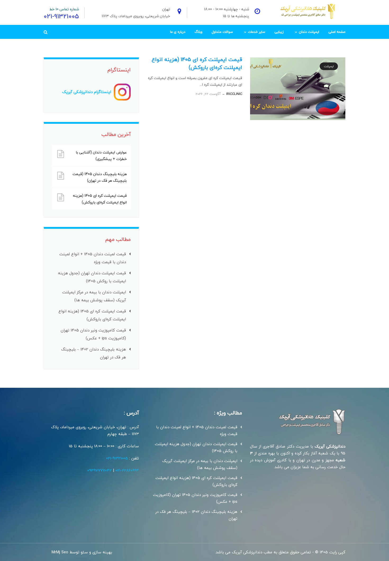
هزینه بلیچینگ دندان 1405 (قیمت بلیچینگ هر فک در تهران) (100, 177)
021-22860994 (127, 470)
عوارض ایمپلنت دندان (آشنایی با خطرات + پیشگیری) (101, 155)
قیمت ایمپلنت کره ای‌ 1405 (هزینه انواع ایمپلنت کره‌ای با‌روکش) (197, 63)
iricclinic (234, 94)
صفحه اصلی (336, 32)
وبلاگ (198, 32)
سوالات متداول (222, 32)
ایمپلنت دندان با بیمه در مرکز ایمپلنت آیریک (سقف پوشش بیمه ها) (199, 464)
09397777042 (99, 470)
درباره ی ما (177, 32)
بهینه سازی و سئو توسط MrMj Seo (82, 552)
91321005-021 (117, 458)
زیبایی (279, 32)
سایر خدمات (256, 32)
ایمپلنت (329, 66)
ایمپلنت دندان (309, 32)
